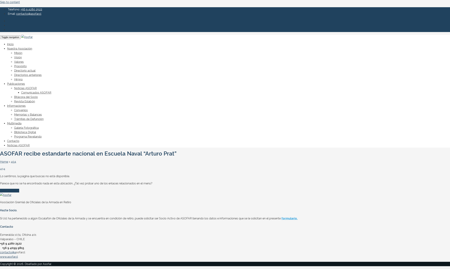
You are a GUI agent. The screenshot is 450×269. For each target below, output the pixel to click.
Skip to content (10, 2)
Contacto (13, 141)
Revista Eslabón (24, 101)
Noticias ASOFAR (25, 88)
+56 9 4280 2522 (31, 9)
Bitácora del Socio (26, 97)
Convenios (21, 110)
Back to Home (9, 190)
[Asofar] (27, 37)
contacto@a (8, 252)
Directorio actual (25, 70)
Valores (19, 62)
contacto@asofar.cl (28, 13)
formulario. (289, 218)
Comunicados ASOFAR (36, 92)
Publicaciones (16, 84)
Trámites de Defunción (29, 119)
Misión (18, 53)
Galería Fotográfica (26, 127)
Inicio (10, 44)
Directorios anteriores (28, 75)
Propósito (20, 66)
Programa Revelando (28, 136)
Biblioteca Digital (25, 132)
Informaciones (16, 105)
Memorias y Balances (28, 114)
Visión (18, 57)
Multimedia (14, 123)
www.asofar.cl (9, 256)
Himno (18, 79)
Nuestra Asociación (19, 48)
